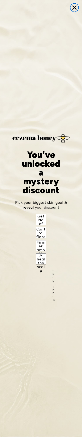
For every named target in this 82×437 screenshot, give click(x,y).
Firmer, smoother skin (41, 245)
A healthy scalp (41, 258)
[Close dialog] (74, 7)
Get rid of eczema (41, 219)
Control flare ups (41, 232)
